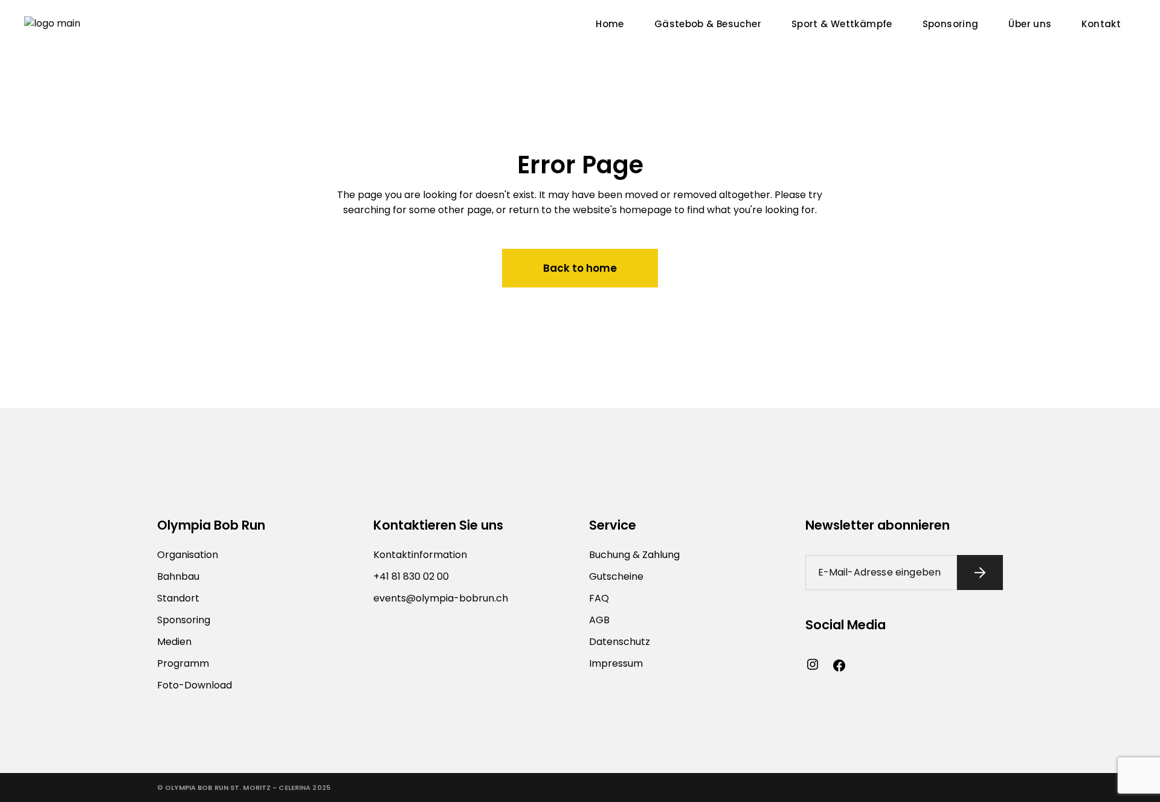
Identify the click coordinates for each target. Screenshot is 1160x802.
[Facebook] (839, 665)
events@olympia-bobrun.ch (440, 598)
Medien (174, 642)
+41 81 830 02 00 (411, 576)
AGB (599, 620)
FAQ (599, 598)
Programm (183, 663)
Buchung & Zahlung (634, 555)
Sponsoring (183, 620)
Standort (178, 598)
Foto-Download (194, 685)
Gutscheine (616, 576)
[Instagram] (812, 664)
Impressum (616, 663)
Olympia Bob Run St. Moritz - (221, 787)
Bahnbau (178, 576)
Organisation (187, 555)
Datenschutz (619, 642)
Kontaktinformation (420, 555)
